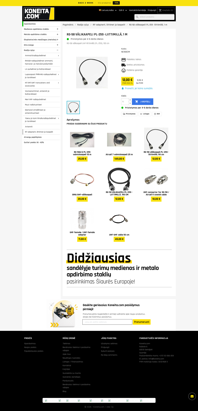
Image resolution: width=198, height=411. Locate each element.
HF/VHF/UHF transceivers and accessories (37, 84)
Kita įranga (29, 45)
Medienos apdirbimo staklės (36, 29)
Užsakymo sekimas (109, 343)
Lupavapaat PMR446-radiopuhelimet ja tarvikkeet (41, 76)
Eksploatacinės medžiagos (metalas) (40, 39)
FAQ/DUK (66, 369)
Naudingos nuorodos (71, 358)
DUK (158, 114)
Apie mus (67, 354)
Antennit (29, 126)
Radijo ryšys (29, 50)
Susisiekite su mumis (72, 373)
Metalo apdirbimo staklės (35, 34)
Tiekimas (66, 343)
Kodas (123, 48)
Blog (64, 391)
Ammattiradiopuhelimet (35, 55)
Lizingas (146, 114)
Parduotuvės (68, 380)
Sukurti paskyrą (107, 351)
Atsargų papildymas (33, 137)
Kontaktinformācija (137, 10)
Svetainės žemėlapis (71, 377)
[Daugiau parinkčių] (192, 396)
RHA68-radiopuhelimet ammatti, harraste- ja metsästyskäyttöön (39, 62)
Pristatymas (131, 114)
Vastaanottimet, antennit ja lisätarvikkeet (37, 93)
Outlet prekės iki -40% (34, 142)
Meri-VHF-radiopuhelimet (35, 99)
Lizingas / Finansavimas (73, 361)
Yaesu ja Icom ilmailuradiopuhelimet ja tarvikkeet (40, 120)
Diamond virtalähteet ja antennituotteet (35, 111)
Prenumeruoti (141, 322)
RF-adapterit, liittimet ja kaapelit (39, 132)
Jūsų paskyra (108, 338)
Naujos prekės (30, 347)
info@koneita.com (156, 358)
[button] (137, 88)
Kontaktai (67, 365)
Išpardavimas (30, 23)
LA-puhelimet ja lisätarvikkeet (38, 69)
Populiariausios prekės (33, 351)
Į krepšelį (142, 101)
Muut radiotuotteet (33, 104)
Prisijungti (152, 10)
